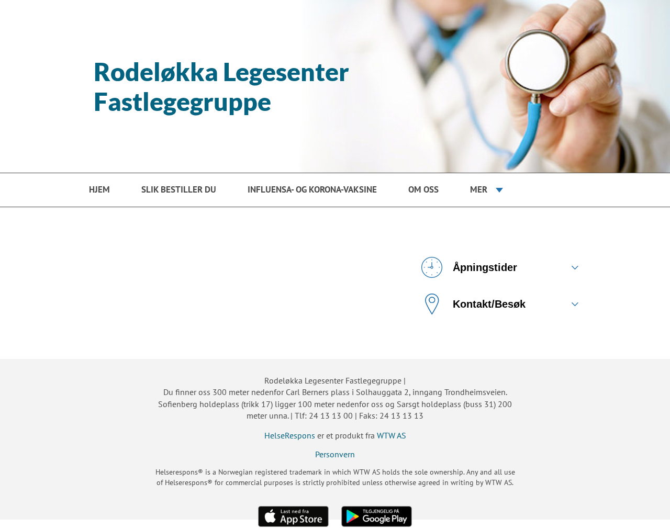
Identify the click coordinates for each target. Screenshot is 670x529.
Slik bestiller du (178, 189)
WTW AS (391, 435)
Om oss (423, 189)
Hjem (99, 189)
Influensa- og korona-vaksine (312, 189)
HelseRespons (289, 435)
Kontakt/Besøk (489, 304)
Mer (478, 189)
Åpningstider (485, 267)
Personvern (335, 454)
